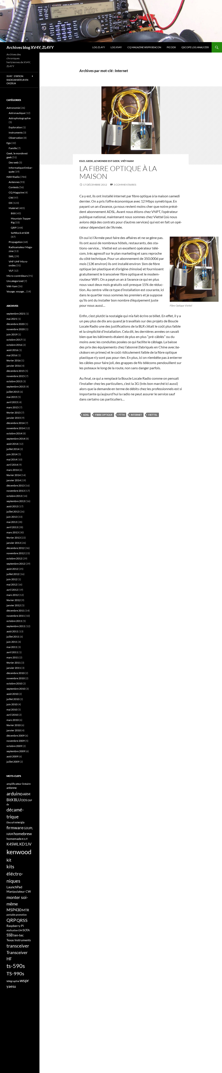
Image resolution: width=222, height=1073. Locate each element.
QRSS (22, 920)
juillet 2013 (13, 511)
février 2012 (14, 600)
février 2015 (14, 412)
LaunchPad (14, 887)
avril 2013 (12, 527)
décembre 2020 (15, 324)
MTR (25, 910)
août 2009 (12, 756)
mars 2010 (13, 720)
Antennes (14, 182)
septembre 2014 (16, 438)
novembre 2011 (16, 615)
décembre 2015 (15, 371)
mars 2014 (13, 469)
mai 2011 (12, 647)
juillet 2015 (13, 391)
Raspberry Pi (15, 926)
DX (10, 202)
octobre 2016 (14, 344)
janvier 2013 (14, 542)
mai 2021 (12, 318)
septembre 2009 (16, 751)
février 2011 (14, 662)
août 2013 (12, 506)
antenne (12, 788)
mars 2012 (13, 595)
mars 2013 (13, 532)
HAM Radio (13, 176)
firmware (15, 827)
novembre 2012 (16, 553)
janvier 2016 (14, 365)
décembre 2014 (15, 423)
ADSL (86, 414)
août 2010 (12, 694)
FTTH (122, 414)
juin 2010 (12, 704)
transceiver (18, 945)
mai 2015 (12, 397)
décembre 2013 (15, 485)
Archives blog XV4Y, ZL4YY (30, 47)
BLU (17, 800)
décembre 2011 (15, 610)
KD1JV (25, 844)
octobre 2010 (14, 683)
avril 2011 (12, 652)
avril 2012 (12, 589)
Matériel (13, 208)
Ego (82, 161)
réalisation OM (14, 930)
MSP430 (14, 909)
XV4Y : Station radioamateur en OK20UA (17, 80)
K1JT (25, 839)
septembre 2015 (16, 386)
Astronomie (13, 107)
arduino (15, 793)
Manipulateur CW (19, 891)
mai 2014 (12, 459)
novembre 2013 (16, 490)
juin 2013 (12, 516)
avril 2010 (12, 714)
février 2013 (14, 537)
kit (9, 859)
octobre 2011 (14, 621)
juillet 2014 (13, 449)
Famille (13, 148)
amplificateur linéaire (19, 783)
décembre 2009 (15, 735)
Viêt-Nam (127, 161)
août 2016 (12, 350)
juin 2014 (12, 454)
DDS (24, 800)
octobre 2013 (14, 496)
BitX (13, 213)
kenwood (19, 851)
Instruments (16, 132)
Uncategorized (15, 281)
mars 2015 (13, 407)
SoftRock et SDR (20, 232)
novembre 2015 (16, 376)
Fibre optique (104, 414)
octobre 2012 (14, 558)
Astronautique (17, 113)
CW (11, 197)
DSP (30, 800)
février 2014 (14, 475)
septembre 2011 (16, 626)
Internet (136, 414)
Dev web (13, 162)
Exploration (15, 127)
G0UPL (28, 828)
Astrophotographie (20, 118)
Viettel (152, 414)
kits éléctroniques (15, 874)
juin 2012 (12, 579)
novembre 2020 (16, 329)
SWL (11, 256)
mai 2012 (12, 584)
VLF (11, 270)
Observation (16, 137)
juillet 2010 (13, 699)
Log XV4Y (116, 47)
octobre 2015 (14, 381)
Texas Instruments (19, 940)
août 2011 (12, 631)
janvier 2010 (14, 730)
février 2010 (14, 725)
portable (11, 914)
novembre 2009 (16, 740)
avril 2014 (12, 464)
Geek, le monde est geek (103, 161)
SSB (10, 935)
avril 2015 (12, 402)
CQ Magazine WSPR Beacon (144, 47)
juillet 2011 (13, 636)
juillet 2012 (13, 574)
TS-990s (15, 973)
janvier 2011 (14, 667)
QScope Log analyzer (195, 47)
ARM (26, 794)
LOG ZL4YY (98, 47)
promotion (21, 914)
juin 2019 (12, 334)
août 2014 (12, 443)
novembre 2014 (16, 428)
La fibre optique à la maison (118, 172)
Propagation (16, 242)
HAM (10, 834)
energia (19, 822)
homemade (14, 839)
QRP (13, 227)
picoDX (171, 47)
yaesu (11, 986)
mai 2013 (12, 522)
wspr (24, 980)
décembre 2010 (15, 673)
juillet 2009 (13, 761)
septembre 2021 (16, 313)
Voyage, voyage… (16, 291)
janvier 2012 (14, 605)
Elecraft (11, 822)
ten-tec (18, 935)
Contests (14, 187)
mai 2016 (12, 355)
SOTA (26, 930)
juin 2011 (12, 641)
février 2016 (14, 360)
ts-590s (16, 966)
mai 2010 (12, 709)
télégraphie (13, 981)
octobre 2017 (14, 339)
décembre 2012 (15, 548)
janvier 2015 (14, 417)
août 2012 (12, 568)
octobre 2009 (14, 746)
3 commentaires (125, 184)
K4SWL (13, 844)
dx (8, 804)
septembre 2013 (16, 501)
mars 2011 (13, 657)
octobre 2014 (14, 433)
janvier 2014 (14, 480)
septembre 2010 (16, 688)
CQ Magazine (16, 192)
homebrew (23, 833)
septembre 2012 (16, 563)
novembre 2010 (16, 678)
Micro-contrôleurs (17, 275)
